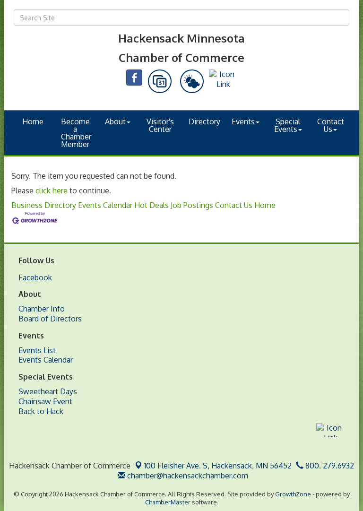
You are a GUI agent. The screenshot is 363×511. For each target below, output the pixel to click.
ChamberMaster (167, 502)
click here (51, 190)
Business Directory (43, 205)
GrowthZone (293, 494)
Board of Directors (50, 318)
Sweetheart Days (47, 391)
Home (32, 121)
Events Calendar (105, 205)
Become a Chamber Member (76, 133)
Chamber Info (41, 308)
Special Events (287, 125)
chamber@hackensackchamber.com (186, 475)
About (115, 121)
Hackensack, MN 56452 (218, 465)
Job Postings (192, 205)
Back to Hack (40, 411)
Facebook (35, 277)
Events (243, 121)
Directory (204, 121)
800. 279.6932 (328, 465)
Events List (37, 350)
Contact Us (330, 125)
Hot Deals (151, 205)
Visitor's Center (160, 125)
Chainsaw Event (45, 401)
